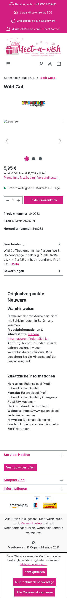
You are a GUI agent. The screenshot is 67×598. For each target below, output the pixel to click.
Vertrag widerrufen (20, 467)
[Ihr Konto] (49, 63)
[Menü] (8, 63)
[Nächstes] (60, 141)
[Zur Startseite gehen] (33, 47)
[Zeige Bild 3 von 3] (40, 158)
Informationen (15, 488)
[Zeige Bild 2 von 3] (33, 158)
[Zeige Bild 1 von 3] (26, 158)
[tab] (32, 254)
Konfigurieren (35, 572)
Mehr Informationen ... (33, 564)
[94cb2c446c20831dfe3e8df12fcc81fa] (33, 141)
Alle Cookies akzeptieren (34, 592)
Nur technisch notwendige (34, 582)
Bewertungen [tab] (14, 271)
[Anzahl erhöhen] (19, 200)
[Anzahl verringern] (8, 200)
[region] (33, 141)
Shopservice (14, 480)
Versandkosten (31, 523)
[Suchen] (40, 63)
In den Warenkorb (44, 200)
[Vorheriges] (6, 141)
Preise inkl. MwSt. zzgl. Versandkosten (31, 177)
